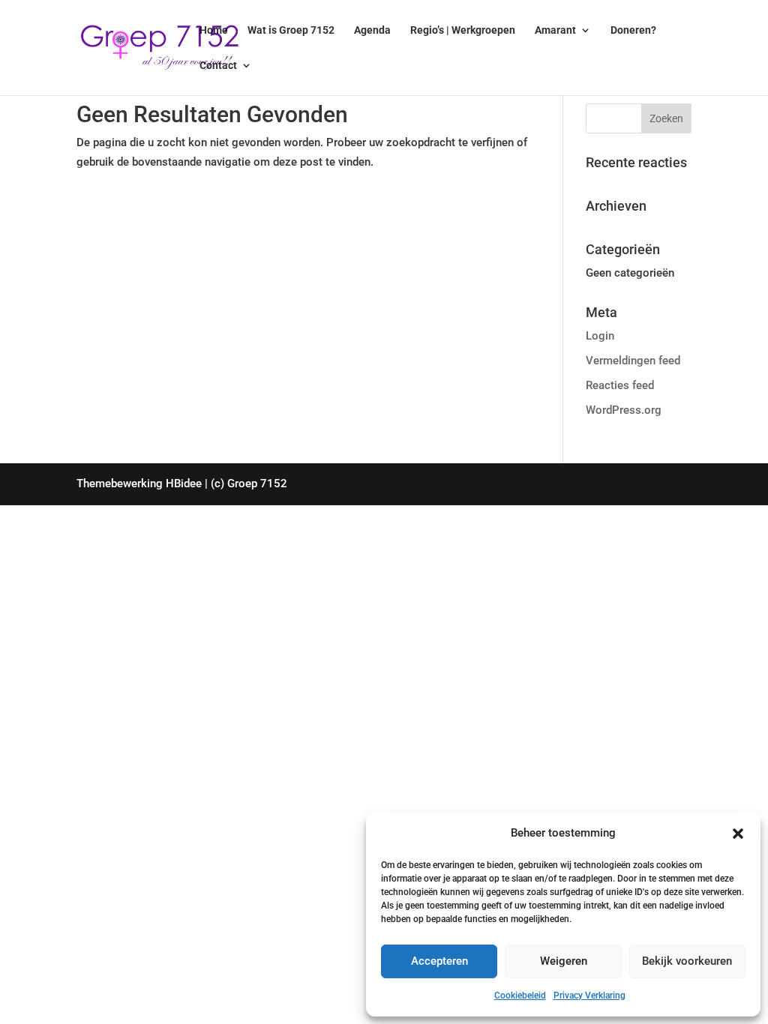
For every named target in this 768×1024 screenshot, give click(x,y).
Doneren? (633, 30)
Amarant (555, 30)
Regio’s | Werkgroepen (462, 30)
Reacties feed (620, 385)
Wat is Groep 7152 (291, 30)
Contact (218, 65)
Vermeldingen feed (633, 360)
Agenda (372, 30)
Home (214, 30)
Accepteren (439, 961)
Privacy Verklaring (590, 995)
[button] (738, 833)
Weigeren (563, 961)
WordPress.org (624, 410)
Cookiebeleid (520, 995)
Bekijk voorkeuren (687, 961)
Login (600, 336)
